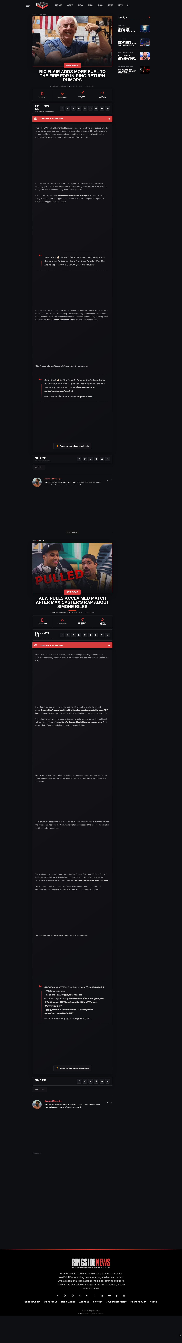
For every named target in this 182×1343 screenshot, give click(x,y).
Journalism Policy (116, 1302)
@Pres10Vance (88, 1002)
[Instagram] (96, 108)
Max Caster (39, 1089)
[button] (128, 5)
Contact (97, 1302)
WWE (70, 5)
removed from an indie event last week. (92, 880)
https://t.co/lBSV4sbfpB (92, 987)
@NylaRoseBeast (73, 995)
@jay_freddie (52, 1009)
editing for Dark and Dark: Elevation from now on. (80, 722)
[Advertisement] (51, 292)
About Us (84, 1302)
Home (58, 5)
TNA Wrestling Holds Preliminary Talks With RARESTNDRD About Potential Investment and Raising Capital (127, 71)
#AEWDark (50, 987)
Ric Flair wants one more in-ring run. (74, 195)
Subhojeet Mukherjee (59, 86)
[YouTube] (90, 108)
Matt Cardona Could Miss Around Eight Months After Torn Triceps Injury (127, 57)
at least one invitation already (60, 320)
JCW (110, 5)
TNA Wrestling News (125, 66)
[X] (68, 108)
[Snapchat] (102, 108)
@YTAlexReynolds (69, 1002)
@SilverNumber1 (53, 1006)
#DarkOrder (75, 998)
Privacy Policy (138, 1302)
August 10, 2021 (82, 1018)
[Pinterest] (85, 108)
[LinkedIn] (79, 108)
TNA (90, 5)
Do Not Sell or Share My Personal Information (91, 1314)
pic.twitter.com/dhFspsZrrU (58, 391)
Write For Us (51, 1302)
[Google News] (73, 108)
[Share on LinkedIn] (90, 459)
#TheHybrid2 (86, 1009)
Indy (120, 5)
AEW (80, 5)
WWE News (42, 14)
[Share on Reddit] (102, 459)
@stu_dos (99, 998)
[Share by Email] (107, 459)
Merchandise (68, 1302)
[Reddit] (107, 108)
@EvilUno (88, 998)
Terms (153, 1302)
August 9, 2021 (85, 396)
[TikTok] (116, 1295)
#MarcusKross (69, 1009)
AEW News (41, 540)
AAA (100, 5)
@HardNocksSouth (85, 387)
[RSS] (124, 1295)
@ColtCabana (51, 1002)
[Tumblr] (94, 1295)
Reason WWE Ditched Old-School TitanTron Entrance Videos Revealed (126, 29)
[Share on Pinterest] (96, 459)
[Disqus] (72, 1189)
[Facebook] (62, 108)
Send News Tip (32, 1302)
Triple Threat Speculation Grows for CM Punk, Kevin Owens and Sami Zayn (127, 43)
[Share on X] (85, 459)
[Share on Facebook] (79, 459)
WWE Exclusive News (125, 52)
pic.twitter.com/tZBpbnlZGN (58, 1013)
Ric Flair (38, 467)
